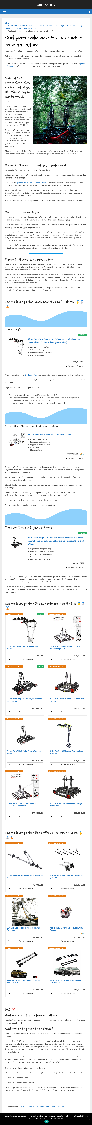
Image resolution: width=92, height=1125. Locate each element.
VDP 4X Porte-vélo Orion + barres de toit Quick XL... (67, 877)
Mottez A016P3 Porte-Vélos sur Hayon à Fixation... (66, 929)
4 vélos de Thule (31, 375)
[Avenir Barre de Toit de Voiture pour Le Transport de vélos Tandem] (25, 912)
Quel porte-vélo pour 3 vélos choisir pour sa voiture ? (42, 1106)
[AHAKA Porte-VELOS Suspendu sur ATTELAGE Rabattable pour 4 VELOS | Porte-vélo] (25, 787)
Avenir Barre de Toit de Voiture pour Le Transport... (23, 929)
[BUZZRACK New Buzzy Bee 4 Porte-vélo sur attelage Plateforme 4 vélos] (67, 683)
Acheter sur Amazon (75, 366)
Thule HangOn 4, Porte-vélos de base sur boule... (24, 647)
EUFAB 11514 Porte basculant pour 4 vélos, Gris (49, 434)
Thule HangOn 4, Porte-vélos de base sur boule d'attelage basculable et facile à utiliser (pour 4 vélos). (54, 341)
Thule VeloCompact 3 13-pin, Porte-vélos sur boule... (24, 700)
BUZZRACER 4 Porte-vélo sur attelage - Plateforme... (66, 805)
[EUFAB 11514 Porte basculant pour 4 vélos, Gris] (17, 440)
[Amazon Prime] (81, 454)
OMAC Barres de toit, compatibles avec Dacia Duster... (24, 981)
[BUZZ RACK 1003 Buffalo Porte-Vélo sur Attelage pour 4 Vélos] (67, 735)
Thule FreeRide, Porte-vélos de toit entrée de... (25, 877)
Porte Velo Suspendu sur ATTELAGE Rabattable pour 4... (65, 647)
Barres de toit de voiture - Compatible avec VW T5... (65, 981)
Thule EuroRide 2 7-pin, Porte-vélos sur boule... (24, 752)
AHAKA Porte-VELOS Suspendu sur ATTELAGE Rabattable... (22, 805)
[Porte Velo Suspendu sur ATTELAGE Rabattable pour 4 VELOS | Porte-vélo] (67, 630)
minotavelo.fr (46, 5)
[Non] (89, 1119)
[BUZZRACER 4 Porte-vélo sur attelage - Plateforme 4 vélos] (67, 787)
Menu (4, 12)
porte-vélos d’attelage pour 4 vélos (31, 183)
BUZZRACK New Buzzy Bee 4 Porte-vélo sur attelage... (67, 700)
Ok (47, 1122)
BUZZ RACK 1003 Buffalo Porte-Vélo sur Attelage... (67, 752)
